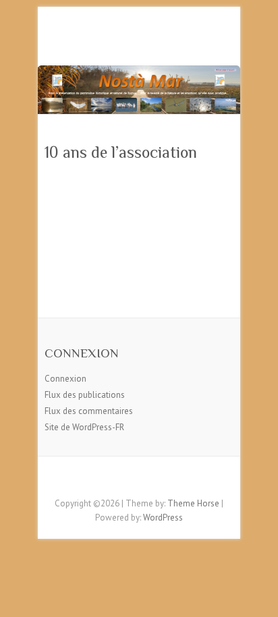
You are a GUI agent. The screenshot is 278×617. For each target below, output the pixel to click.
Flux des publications (85, 395)
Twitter (139, 480)
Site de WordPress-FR (84, 427)
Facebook (119, 480)
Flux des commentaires (89, 411)
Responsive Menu (225, 37)
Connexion (65, 378)
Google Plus (159, 480)
